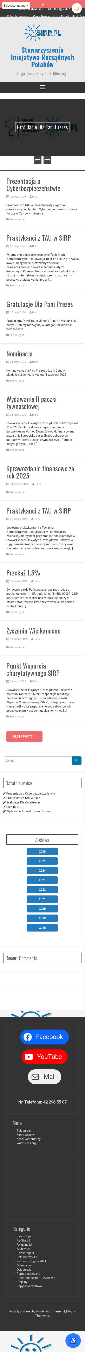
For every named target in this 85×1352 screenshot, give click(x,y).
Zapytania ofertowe (30, 1286)
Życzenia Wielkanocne (33, 630)
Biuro (35, 196)
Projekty (22, 1282)
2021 (42, 899)
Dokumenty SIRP (28, 1257)
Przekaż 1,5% (23, 572)
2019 (42, 918)
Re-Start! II (23, 1240)
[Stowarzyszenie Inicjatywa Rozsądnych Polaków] (42, 34)
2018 (42, 927)
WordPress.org (26, 1143)
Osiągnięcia (24, 1269)
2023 (42, 880)
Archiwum (23, 1248)
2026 (42, 851)
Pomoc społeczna (28, 1273)
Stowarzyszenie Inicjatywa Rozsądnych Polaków (42, 57)
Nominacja (19, 353)
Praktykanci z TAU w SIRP (38, 237)
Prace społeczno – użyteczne (36, 1277)
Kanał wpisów (26, 1134)
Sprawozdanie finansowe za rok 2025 (40, 471)
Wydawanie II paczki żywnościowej (31, 402)
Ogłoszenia (24, 1265)
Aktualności (24, 1244)
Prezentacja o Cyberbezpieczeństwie (33, 184)
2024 (42, 870)
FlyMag (67, 1311)
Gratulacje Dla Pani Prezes (42, 127)
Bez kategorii (17, 219)
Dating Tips (24, 1236)
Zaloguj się (24, 1130)
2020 (42, 908)
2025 (42, 861)
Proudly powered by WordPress (30, 1311)
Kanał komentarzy (29, 1139)
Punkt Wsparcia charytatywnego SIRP (33, 669)
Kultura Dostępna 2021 (31, 1261)
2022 (42, 889)
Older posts (21, 736)
